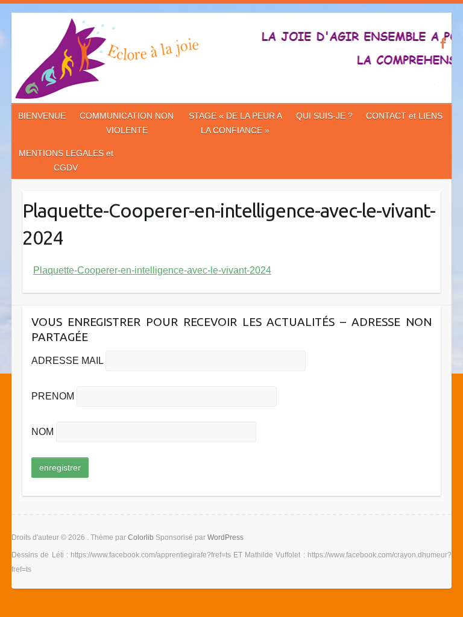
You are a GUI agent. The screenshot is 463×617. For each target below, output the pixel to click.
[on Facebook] (443, 43)
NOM (42, 432)
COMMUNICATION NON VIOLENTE (127, 123)
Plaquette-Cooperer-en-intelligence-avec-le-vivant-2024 (152, 270)
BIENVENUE (42, 116)
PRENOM (52, 396)
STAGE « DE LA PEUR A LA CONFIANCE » (235, 123)
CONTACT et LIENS (404, 116)
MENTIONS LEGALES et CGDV (66, 160)
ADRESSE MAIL (67, 360)
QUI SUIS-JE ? (324, 116)
